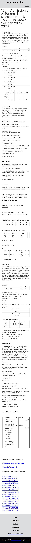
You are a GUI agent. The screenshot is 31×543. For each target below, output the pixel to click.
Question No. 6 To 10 (9, 478)
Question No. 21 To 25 (10, 485)
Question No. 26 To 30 (10, 488)
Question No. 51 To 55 (10, 499)
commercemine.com (16, 540)
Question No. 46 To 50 (10, 497)
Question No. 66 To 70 (10, 506)
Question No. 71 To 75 (10, 508)
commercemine (14, 2)
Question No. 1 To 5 (9, 476)
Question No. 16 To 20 (10, 483)
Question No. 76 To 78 (10, 510)
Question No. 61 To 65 (10, 503)
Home (27, 6)
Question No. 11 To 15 (10, 481)
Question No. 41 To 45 (10, 494)
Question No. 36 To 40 (10, 492)
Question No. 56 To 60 (10, 501)
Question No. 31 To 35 (10, 490)
